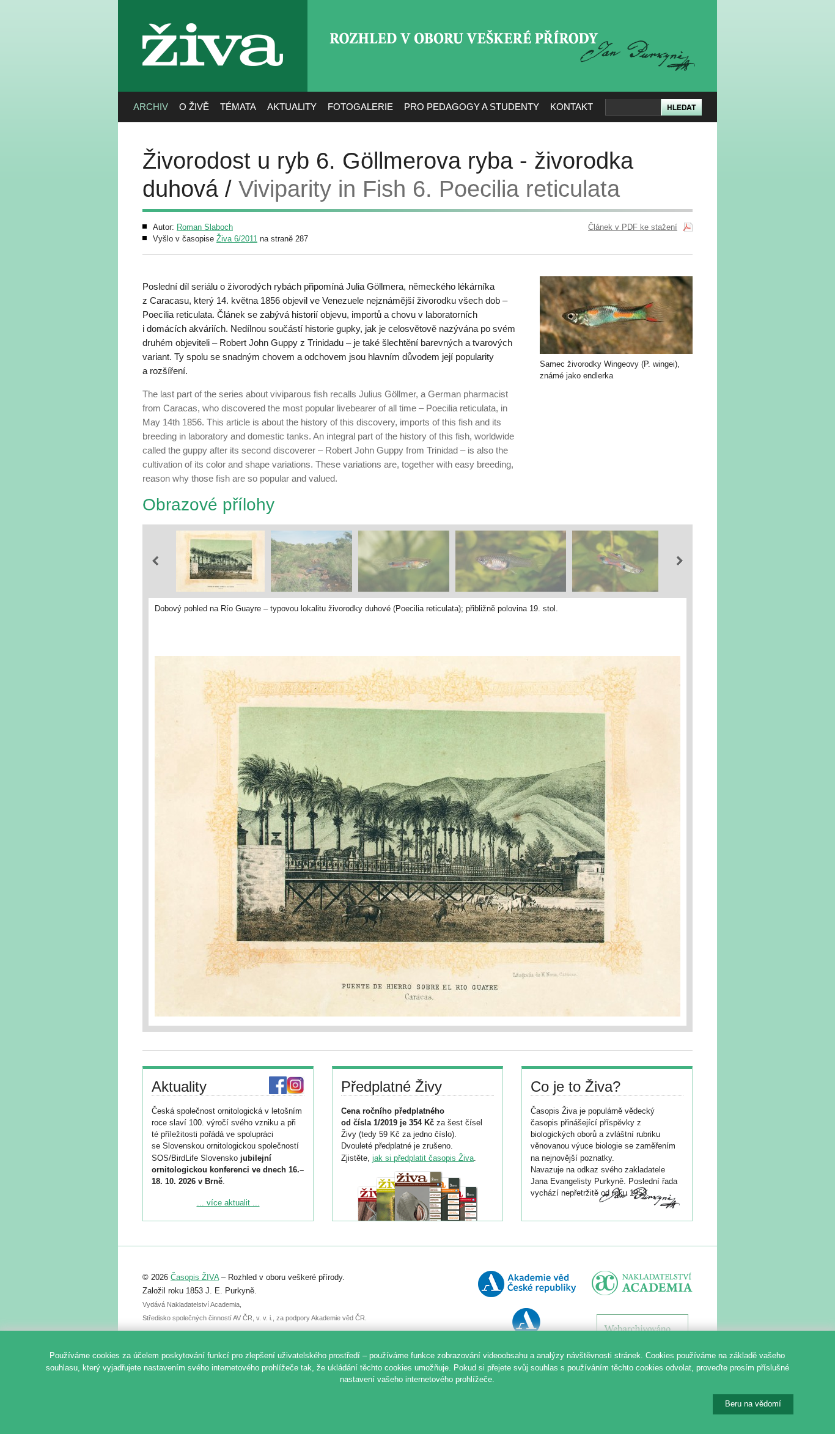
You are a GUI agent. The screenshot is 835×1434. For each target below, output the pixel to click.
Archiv (150, 106)
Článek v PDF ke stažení (632, 227)
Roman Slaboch (205, 227)
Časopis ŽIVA (195, 1277)
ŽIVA (213, 18)
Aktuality (292, 106)
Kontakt (571, 106)
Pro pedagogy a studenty (471, 106)
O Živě (194, 106)
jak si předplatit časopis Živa (423, 1158)
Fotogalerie (360, 106)
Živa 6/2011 (236, 238)
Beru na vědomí (753, 1403)
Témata (238, 106)
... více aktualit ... (228, 1202)
